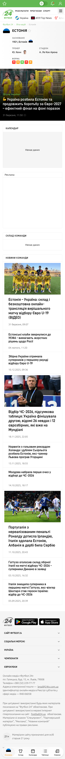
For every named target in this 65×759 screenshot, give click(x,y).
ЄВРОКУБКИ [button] (10, 667)
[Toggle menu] (61, 11)
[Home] (8, 17)
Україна (24, 18)
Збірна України (11, 94)
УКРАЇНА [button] (8, 650)
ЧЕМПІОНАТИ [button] (11, 658)
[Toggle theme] (43, 3)
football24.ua (38, 714)
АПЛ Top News (44, 18)
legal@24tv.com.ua (48, 686)
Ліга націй (21, 24)
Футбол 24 (8, 24)
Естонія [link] (32, 24)
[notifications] (52, 4)
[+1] (4, 4)
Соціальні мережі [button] (14, 641)
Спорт (46, 11)
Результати (22, 11)
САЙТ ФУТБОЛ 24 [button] (13, 633)
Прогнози (36, 11)
